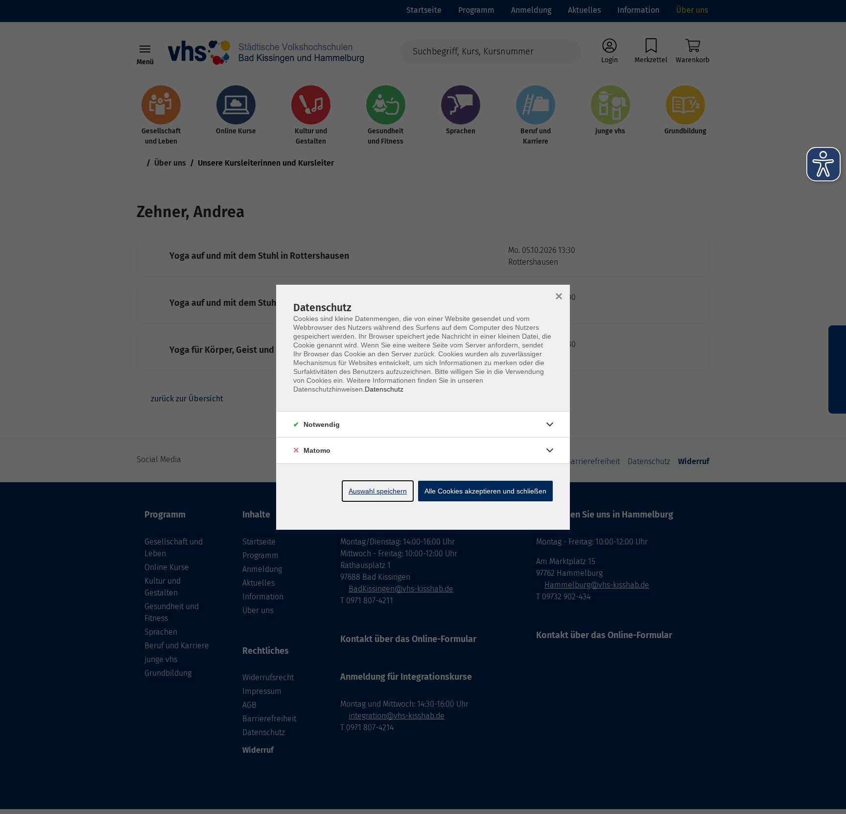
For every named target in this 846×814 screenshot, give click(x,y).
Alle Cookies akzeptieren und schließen (485, 491)
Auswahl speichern (378, 491)
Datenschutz (384, 389)
